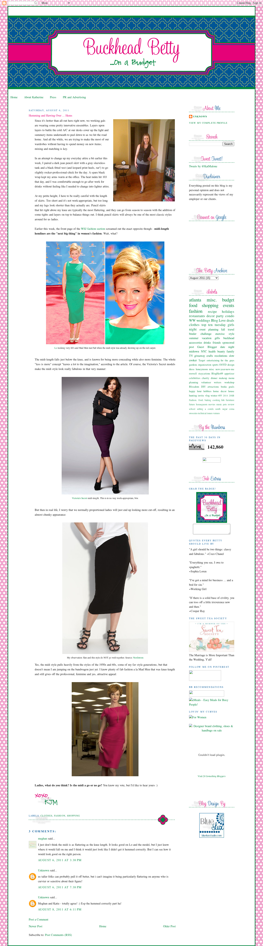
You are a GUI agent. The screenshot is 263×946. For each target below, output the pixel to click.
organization (204, 364)
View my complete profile (208, 122)
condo (229, 315)
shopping (73, 815)
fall (223, 329)
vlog (207, 395)
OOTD (222, 364)
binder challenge (200, 334)
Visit (212, 776)
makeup (223, 378)
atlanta (195, 300)
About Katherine (33, 97)
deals (230, 320)
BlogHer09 (217, 373)
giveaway (199, 356)
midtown (194, 351)
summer (193, 338)
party (220, 315)
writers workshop (224, 382)
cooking (216, 400)
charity (205, 378)
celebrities (194, 378)
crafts (209, 356)
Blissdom (194, 386)
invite (201, 395)
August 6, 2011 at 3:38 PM (60, 860)
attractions (213, 386)
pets (225, 404)
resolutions (221, 356)
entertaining (213, 360)
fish (223, 400)
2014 (225, 395)
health (212, 351)
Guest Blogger (207, 347)
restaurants (197, 315)
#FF (220, 395)
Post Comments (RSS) (58, 935)
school (192, 408)
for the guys (227, 360)
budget (228, 300)
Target (201, 360)
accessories (195, 342)
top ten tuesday (214, 324)
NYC (204, 351)
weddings (203, 320)
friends (217, 342)
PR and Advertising (74, 97)
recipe (212, 311)
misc (211, 369)
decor (210, 315)
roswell (193, 373)
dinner (214, 378)
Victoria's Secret (79, 498)
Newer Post (35, 926)
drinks (207, 342)
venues (216, 413)
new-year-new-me (225, 369)
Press (53, 97)
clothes (46, 815)
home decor (219, 391)
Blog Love (218, 320)
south (217, 408)
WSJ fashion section (93, 229)
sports (215, 364)
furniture (230, 400)
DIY (203, 386)
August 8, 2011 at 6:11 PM (60, 909)
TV (191, 356)
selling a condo (205, 408)
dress (191, 369)
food (193, 305)
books (224, 386)
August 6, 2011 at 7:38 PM (60, 887)
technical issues (205, 413)
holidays (228, 311)
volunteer (206, 382)
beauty (221, 351)
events (228, 305)
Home (13, 97)
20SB (231, 395)
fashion (59, 815)
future (192, 404)
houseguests (201, 404)
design (230, 364)
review (231, 404)
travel (231, 329)
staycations (204, 373)
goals (231, 386)
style (231, 334)
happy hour (195, 391)
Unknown (43, 870)
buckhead (228, 338)
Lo (55, 347)
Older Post (169, 926)
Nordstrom (138, 657)
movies (211, 404)
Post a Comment (38, 919)
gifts (217, 338)
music (219, 404)
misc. (212, 300)
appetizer (229, 373)
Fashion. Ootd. (196, 400)
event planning (209, 329)
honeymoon (202, 369)
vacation (206, 338)
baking (208, 400)
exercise (220, 334)
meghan (42, 838)
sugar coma (228, 408)
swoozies (193, 413)
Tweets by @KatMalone (203, 166)
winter (214, 395)
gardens (193, 364)
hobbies (207, 391)
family (230, 351)
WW (192, 320)
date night (227, 347)
